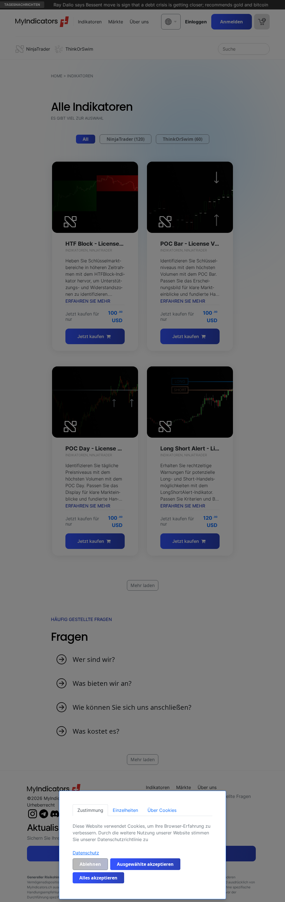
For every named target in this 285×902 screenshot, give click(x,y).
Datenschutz (86, 853)
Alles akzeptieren (98, 878)
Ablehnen (90, 864)
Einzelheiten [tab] (125, 810)
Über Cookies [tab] (162, 810)
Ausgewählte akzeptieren (145, 864)
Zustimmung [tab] (90, 810)
